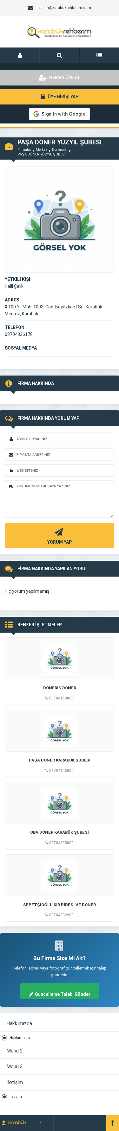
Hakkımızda (20, 1038)
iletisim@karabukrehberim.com (63, 8)
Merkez (41, 150)
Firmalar (24, 150)
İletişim (16, 1097)
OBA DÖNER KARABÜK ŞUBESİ (59, 832)
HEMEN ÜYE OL (64, 77)
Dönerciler (60, 150)
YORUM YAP (59, 542)
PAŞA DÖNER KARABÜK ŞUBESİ (59, 760)
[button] (20, 55)
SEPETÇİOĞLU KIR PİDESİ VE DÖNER (59, 904)
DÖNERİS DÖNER (59, 688)
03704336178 (19, 334)
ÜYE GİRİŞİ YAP (62, 96)
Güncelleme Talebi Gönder (62, 994)
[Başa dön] (112, 1123)
